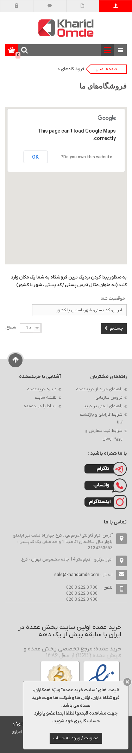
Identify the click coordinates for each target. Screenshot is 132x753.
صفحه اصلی (106, 69)
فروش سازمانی (108, 397)
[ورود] (16, 6)
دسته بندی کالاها (120, 50)
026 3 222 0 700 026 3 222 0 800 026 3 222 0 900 (82, 593)
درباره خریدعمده (42, 389)
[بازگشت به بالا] (15, 360)
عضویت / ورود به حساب (76, 738)
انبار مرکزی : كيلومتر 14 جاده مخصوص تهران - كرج (67, 559)
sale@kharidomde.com (76, 575)
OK (35, 157)
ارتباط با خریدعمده (40, 406)
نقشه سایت (46, 397)
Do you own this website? (86, 156)
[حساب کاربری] (115, 6)
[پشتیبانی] (49, 6)
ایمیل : (83, 575)
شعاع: (10, 327)
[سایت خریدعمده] (66, 28)
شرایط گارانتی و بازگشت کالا (101, 418)
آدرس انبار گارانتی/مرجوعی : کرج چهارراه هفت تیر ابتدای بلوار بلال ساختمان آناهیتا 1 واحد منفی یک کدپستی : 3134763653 (63, 542)
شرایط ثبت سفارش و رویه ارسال (103, 434)
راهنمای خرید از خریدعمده (99, 389)
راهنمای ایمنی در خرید (103, 406)
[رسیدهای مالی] (82, 6)
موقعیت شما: (112, 298)
